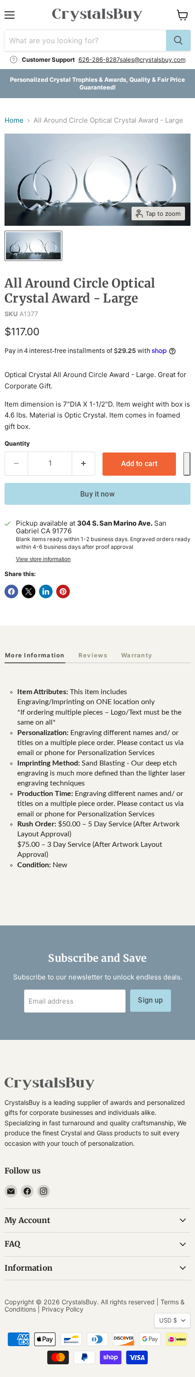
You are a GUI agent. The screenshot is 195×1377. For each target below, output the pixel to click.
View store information (43, 559)
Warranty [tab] (136, 655)
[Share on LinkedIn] (46, 591)
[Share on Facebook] (11, 591)
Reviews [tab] (92, 655)
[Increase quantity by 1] (83, 463)
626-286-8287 (99, 59)
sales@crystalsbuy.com (152, 59)
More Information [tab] (35, 655)
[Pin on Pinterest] (63, 591)
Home (14, 120)
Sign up (150, 1000)
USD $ (168, 1320)
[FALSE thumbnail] (33, 245)
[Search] (178, 40)
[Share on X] (28, 591)
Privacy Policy (62, 1309)
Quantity (17, 443)
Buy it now (97, 494)
